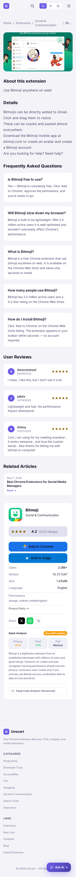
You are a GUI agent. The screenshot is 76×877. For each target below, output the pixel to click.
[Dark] (58, 6)
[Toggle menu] (69, 6)
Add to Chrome (40, 546)
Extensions (23, 23)
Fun (5, 780)
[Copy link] (38, 620)
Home (7, 23)
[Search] (32, 6)
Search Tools (11, 800)
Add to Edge (41, 558)
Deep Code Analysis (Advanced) (35, 690)
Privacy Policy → (19, 608)
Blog (6, 845)
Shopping (9, 787)
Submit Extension (13, 852)
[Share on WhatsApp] (30, 620)
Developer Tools (13, 767)
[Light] (50, 6)
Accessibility (10, 774)
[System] (43, 6)
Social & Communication (45, 23)
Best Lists (9, 832)
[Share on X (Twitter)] (21, 620)
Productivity (10, 761)
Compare (8, 838)
